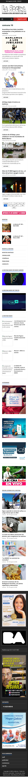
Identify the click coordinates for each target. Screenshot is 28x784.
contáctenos (5, 763)
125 (23, 203)
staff (3, 757)
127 (9, 205)
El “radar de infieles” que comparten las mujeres (14, 400)
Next (14, 207)
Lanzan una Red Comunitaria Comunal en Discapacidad (12, 67)
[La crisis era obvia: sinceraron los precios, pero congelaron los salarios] (14, 525)
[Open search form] (11, 19)
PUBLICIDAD (5, 261)
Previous (6, 203)
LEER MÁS (6, 61)
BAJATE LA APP (22, 19)
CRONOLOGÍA (6, 255)
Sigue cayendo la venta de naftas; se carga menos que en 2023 (14, 512)
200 (22, 205)
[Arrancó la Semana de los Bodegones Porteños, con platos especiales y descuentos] (14, 572)
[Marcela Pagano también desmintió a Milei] (7, 340)
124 (20, 203)
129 (16, 205)
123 (16, 203)
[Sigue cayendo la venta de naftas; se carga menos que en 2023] (14, 501)
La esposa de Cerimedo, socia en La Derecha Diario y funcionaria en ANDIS (19, 369)
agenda (4, 766)
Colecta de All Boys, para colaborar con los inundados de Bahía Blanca (13, 137)
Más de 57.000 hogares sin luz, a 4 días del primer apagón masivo (14, 172)
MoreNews (14, 775)
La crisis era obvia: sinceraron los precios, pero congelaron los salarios (14, 535)
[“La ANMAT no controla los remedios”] (14, 548)
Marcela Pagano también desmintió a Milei (19, 337)
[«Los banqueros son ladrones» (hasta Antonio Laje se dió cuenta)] (7, 326)
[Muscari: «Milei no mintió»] (7, 355)
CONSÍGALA (5, 258)
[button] (2, 19)
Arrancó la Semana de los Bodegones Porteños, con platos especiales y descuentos (12, 583)
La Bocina (4, 35)
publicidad (5, 760)
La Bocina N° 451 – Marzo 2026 (18, 237)
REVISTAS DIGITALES (7, 252)
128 (12, 205)
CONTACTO (5, 264)
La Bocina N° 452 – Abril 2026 (18, 225)
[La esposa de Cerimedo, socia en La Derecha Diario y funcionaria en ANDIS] (7, 370)
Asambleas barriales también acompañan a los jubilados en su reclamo (13, 31)
